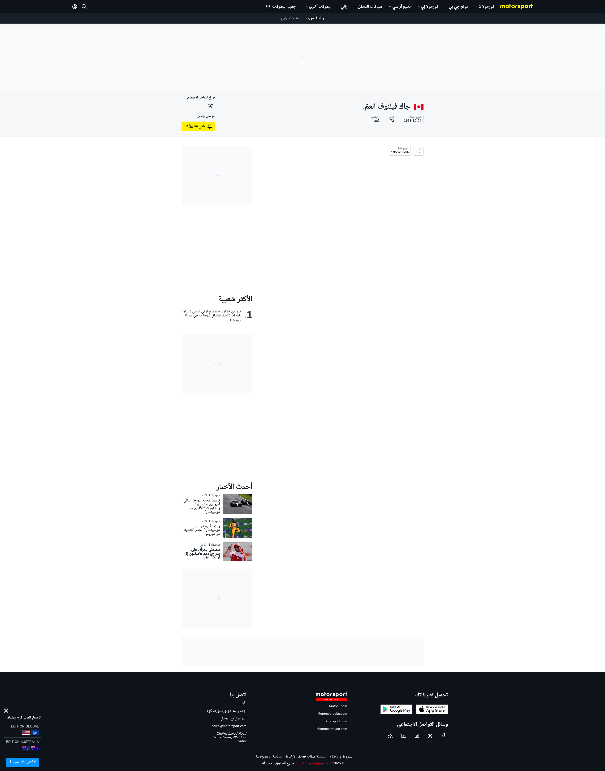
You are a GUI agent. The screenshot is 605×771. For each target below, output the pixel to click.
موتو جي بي (459, 6)
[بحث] (84, 6)
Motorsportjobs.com (332, 714)
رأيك (243, 703)
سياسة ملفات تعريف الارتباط (305, 756)
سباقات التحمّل (370, 6)
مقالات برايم (290, 18)
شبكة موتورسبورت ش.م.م (313, 763)
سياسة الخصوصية (268, 756)
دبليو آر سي (401, 6)
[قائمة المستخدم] (74, 6)
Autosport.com (336, 721)
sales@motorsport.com (229, 726)
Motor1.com (338, 706)
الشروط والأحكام (341, 756)
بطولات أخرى (319, 6)
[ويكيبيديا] (210, 106)
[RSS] (390, 735)
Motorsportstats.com (331, 729)
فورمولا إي (429, 6)
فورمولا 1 (486, 6)
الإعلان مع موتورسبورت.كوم (226, 711)
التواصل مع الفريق (233, 718)
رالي (344, 6)
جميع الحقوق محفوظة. (277, 763)
